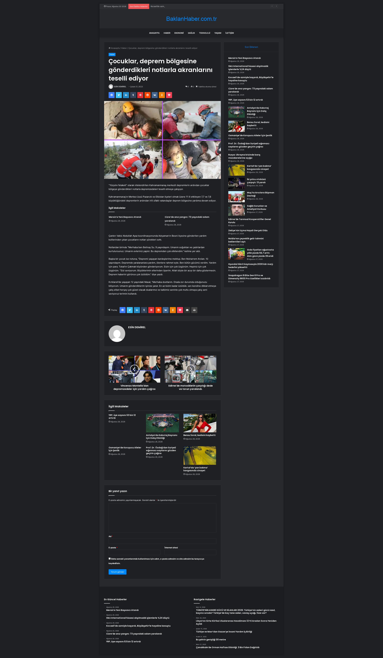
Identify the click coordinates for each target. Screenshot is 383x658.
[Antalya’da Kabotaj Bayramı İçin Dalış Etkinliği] (162, 423)
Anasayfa (154, 33)
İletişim (229, 33)
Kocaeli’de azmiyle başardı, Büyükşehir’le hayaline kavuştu (177, 6)
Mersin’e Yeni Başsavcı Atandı (125, 216)
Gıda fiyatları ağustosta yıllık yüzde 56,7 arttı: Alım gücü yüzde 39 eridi (260, 253)
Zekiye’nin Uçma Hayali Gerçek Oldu (248, 230)
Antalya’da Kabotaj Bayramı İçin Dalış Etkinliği (161, 437)
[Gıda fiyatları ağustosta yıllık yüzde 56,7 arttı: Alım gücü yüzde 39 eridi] (236, 253)
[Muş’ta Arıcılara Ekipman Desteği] (236, 196)
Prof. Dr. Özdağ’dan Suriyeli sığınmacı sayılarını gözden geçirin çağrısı (161, 450)
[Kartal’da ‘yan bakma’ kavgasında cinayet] (199, 455)
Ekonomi (179, 33)
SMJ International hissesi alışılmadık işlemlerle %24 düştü (248, 68)
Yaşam (217, 33)
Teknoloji (204, 33)
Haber (167, 33)
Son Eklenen (251, 46)
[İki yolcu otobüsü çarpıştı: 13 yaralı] (236, 183)
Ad (111, 536)
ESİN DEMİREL (120, 86)
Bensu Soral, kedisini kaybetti (199, 435)
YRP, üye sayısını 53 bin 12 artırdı (122, 416)
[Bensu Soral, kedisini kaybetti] (199, 423)
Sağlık (191, 33)
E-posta (113, 547)
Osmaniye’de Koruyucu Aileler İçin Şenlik (125, 449)
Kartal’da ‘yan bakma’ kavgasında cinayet (195, 469)
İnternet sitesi (171, 547)
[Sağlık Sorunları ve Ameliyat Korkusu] (236, 210)
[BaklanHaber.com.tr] (191, 18)
